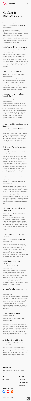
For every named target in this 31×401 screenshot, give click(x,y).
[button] (28, 398)
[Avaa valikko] (28, 4)
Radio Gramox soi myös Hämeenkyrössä (11, 315)
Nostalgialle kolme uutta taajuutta (14, 289)
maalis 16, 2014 (6, 181)
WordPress (12, 397)
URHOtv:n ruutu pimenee (12, 71)
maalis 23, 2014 (6, 99)
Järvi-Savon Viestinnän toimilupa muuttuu (14, 148)
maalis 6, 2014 (6, 292)
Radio (10, 153)
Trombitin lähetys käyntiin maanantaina (12, 178)
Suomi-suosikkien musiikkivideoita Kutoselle (15, 125)
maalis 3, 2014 (6, 318)
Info (3, 376)
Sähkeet (11, 52)
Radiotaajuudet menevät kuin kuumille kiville (13, 95)
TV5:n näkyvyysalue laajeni (12, 23)
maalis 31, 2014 (6, 25)
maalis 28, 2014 (6, 74)
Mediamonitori (11, 3)
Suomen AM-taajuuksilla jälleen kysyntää (14, 236)
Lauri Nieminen (21, 25)
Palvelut (21, 376)
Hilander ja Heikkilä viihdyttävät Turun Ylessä (14, 209)
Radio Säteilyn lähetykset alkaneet (14, 47)
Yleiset (10, 101)
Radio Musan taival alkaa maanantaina (11, 262)
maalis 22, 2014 (6, 128)
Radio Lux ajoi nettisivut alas (12, 340)
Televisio (11, 27)
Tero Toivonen (21, 74)
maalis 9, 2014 (6, 265)
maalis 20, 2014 (6, 151)
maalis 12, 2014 (6, 239)
